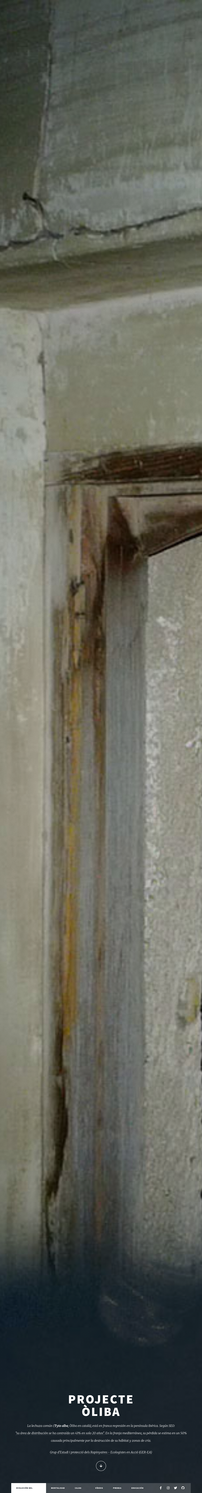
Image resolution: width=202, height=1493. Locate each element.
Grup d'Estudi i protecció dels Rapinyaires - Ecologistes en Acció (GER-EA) (101, 1452)
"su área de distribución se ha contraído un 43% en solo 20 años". (60, 1433)
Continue (101, 1466)
